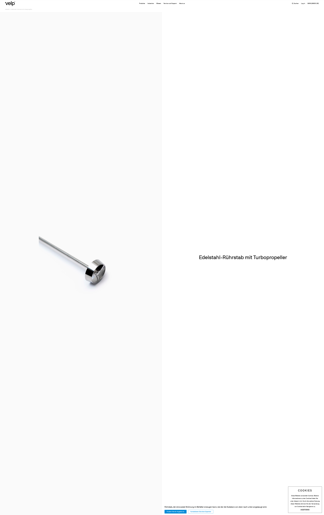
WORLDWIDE (312, 3)
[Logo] (10, 3)
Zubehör (7, 9)
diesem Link (298, 501)
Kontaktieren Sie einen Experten (200, 511)
